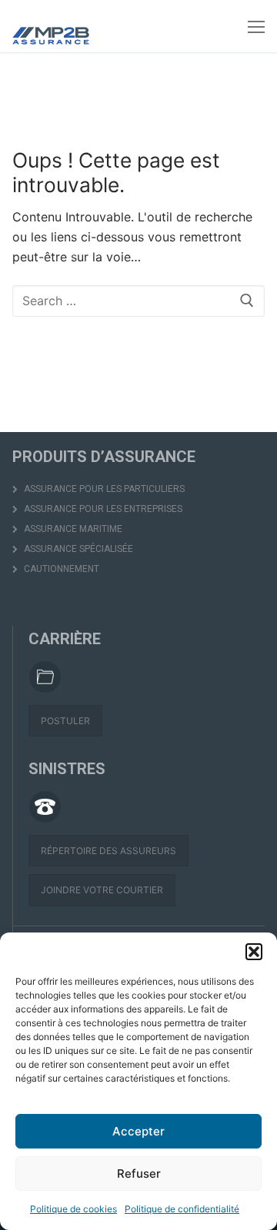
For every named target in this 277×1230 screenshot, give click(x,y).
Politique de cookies (73, 1209)
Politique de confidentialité (182, 1209)
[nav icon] (256, 26)
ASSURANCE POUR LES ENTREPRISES (102, 509)
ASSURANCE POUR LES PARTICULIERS (103, 489)
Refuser (139, 1173)
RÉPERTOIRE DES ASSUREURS (108, 850)
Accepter (138, 1131)
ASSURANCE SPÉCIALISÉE (77, 549)
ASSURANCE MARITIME (72, 529)
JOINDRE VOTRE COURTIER (102, 890)
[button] (254, 951)
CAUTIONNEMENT (60, 568)
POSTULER (65, 720)
